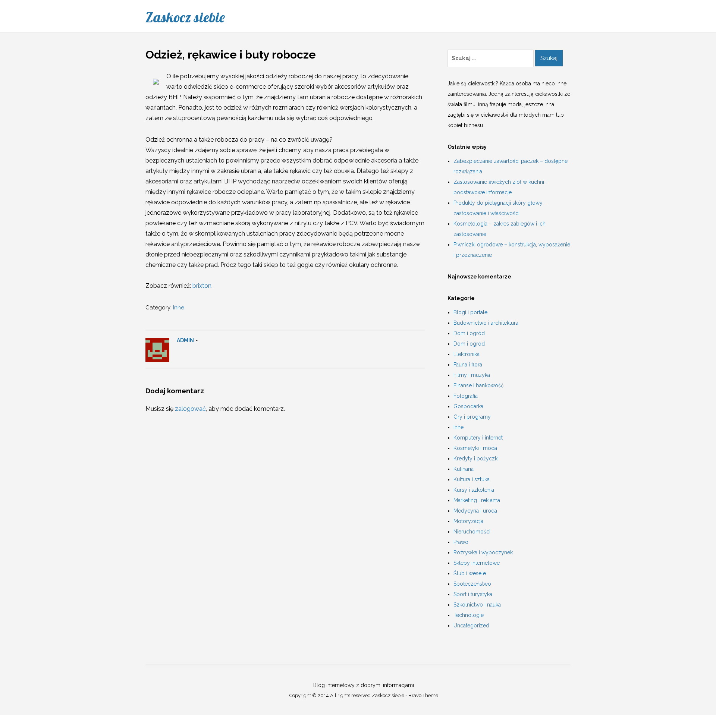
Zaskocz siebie (185, 17)
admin (185, 340)
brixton (201, 285)
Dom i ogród (469, 333)
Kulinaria (463, 469)
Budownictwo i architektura (485, 323)
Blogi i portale (470, 312)
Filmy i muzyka (471, 375)
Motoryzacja (468, 521)
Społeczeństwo (472, 584)
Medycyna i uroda (475, 511)
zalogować (190, 408)
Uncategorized (471, 626)
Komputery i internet (478, 438)
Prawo (460, 542)
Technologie (468, 615)
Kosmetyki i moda (475, 448)
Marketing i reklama (476, 500)
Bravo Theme (423, 695)
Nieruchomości (471, 532)
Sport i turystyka (472, 594)
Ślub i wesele (469, 573)
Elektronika (466, 354)
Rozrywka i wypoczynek (483, 552)
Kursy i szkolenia (473, 490)
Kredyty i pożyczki (476, 459)
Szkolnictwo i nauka (477, 605)
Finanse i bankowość (478, 385)
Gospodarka (468, 406)
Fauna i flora (467, 365)
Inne (178, 307)
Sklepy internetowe (476, 563)
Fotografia (465, 396)
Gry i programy (472, 417)
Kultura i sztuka (471, 479)
